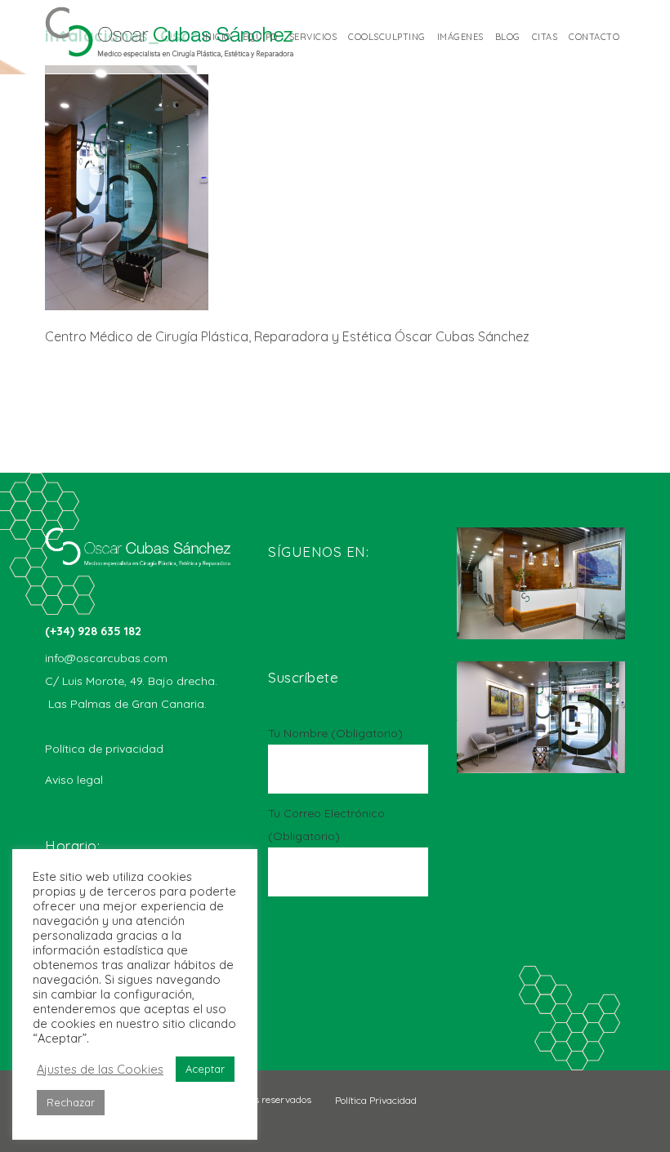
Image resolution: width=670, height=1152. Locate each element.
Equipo (260, 36)
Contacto (594, 36)
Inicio (217, 36)
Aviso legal (74, 779)
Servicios (313, 36)
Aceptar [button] (205, 1068)
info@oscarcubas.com (106, 658)
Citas (545, 36)
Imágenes (460, 36)
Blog (507, 36)
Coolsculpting (387, 36)
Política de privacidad (104, 748)
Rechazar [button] (71, 1102)
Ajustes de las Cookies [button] (100, 1069)
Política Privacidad (376, 1100)
